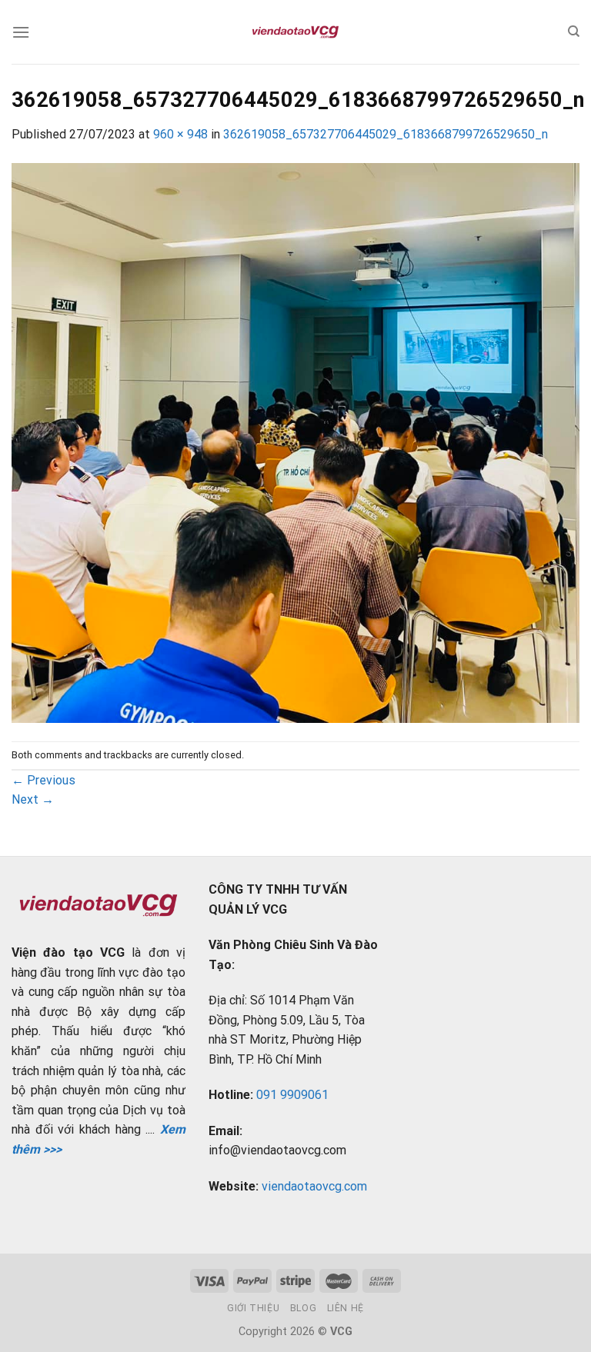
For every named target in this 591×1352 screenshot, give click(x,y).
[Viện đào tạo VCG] (295, 32)
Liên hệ (345, 1308)
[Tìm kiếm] (573, 31)
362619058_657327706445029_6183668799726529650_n (385, 134)
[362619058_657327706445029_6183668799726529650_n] (295, 442)
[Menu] (21, 32)
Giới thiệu (253, 1308)
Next (33, 799)
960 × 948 (180, 134)
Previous (43, 780)
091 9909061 (292, 1094)
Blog (303, 1308)
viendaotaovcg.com (314, 1186)
